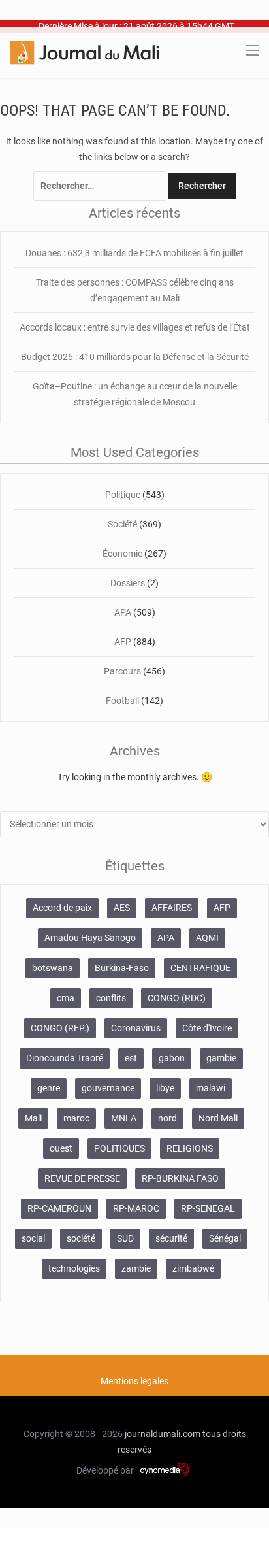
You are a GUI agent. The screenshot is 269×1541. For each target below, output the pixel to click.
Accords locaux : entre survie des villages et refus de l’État (135, 327)
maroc (76, 1118)
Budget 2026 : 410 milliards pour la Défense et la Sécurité (135, 357)
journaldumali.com (162, 1434)
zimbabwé (193, 1268)
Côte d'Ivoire (207, 1028)
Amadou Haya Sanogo (90, 938)
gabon (172, 1058)
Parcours (122, 671)
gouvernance (108, 1088)
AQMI (207, 938)
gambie (221, 1058)
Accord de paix (62, 908)
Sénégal (225, 1238)
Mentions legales (134, 1381)
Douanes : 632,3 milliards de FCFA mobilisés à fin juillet (134, 253)
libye (165, 1088)
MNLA (123, 1118)
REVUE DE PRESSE (82, 1178)
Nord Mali (218, 1118)
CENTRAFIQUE (200, 968)
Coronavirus (136, 1028)
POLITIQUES (119, 1148)
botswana (52, 968)
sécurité (171, 1238)
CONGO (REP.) (60, 1028)
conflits (111, 998)
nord (167, 1118)
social (33, 1238)
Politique (122, 494)
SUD (125, 1238)
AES (122, 908)
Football (122, 700)
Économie (122, 553)
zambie (136, 1268)
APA (122, 612)
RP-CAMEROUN (59, 1208)
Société (122, 524)
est (131, 1058)
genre (48, 1088)
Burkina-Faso (122, 968)
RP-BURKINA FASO (180, 1178)
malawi (210, 1088)
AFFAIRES (171, 908)
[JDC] (84, 51)
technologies (74, 1268)
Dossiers (127, 583)
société (81, 1238)
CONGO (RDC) (177, 998)
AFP (122, 642)
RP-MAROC (136, 1208)
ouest (61, 1148)
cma (65, 998)
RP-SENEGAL (208, 1208)
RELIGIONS (189, 1148)
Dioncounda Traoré (64, 1058)
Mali (33, 1118)
